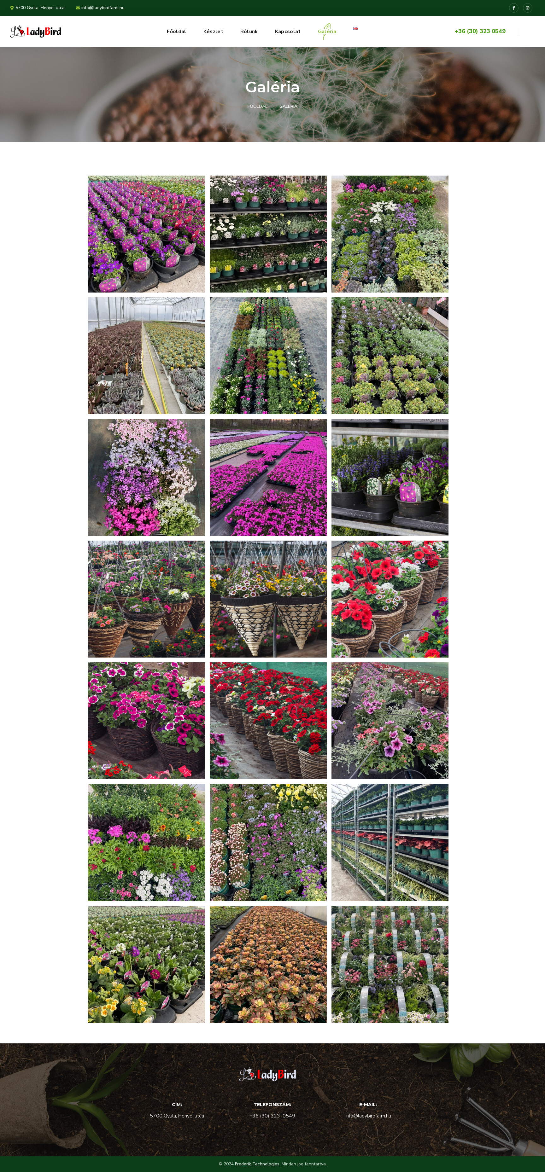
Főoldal (257, 106)
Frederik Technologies (257, 1164)
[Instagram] (527, 8)
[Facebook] (514, 8)
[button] (529, 31)
